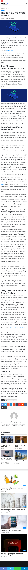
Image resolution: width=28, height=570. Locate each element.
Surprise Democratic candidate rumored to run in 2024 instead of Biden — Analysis (6, 460)
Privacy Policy (17, 565)
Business (7, 8)
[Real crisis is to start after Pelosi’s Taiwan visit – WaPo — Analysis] (7, 439)
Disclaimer (23, 565)
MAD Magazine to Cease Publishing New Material (20, 461)
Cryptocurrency (14, 400)
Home (3, 8)
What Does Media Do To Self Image (12, 531)
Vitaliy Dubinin (9, 50)
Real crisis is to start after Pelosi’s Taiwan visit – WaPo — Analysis (7, 445)
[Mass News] (5, 4)
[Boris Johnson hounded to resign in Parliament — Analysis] (21, 439)
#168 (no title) (11, 565)
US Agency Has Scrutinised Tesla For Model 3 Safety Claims (13, 554)
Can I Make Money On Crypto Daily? (18, 327)
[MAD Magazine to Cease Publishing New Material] (21, 455)
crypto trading (7, 400)
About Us (5, 565)
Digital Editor (5, 18)
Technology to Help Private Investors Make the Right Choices (13, 510)
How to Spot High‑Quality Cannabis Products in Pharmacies (13, 489)
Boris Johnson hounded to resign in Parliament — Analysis (20, 445)
